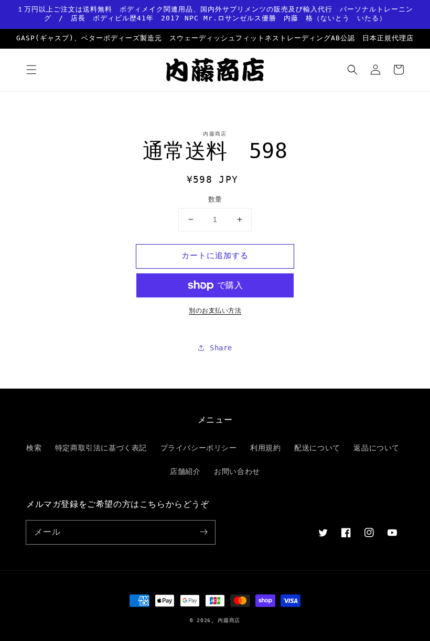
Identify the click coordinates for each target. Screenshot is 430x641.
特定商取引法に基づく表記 (101, 448)
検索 (33, 448)
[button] (31, 69)
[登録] (203, 532)
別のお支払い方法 (215, 310)
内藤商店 (229, 620)
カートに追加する (215, 255)
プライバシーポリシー (198, 448)
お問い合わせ (237, 471)
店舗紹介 (185, 471)
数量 (215, 199)
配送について (317, 448)
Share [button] (221, 348)
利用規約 (265, 448)
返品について (376, 448)
